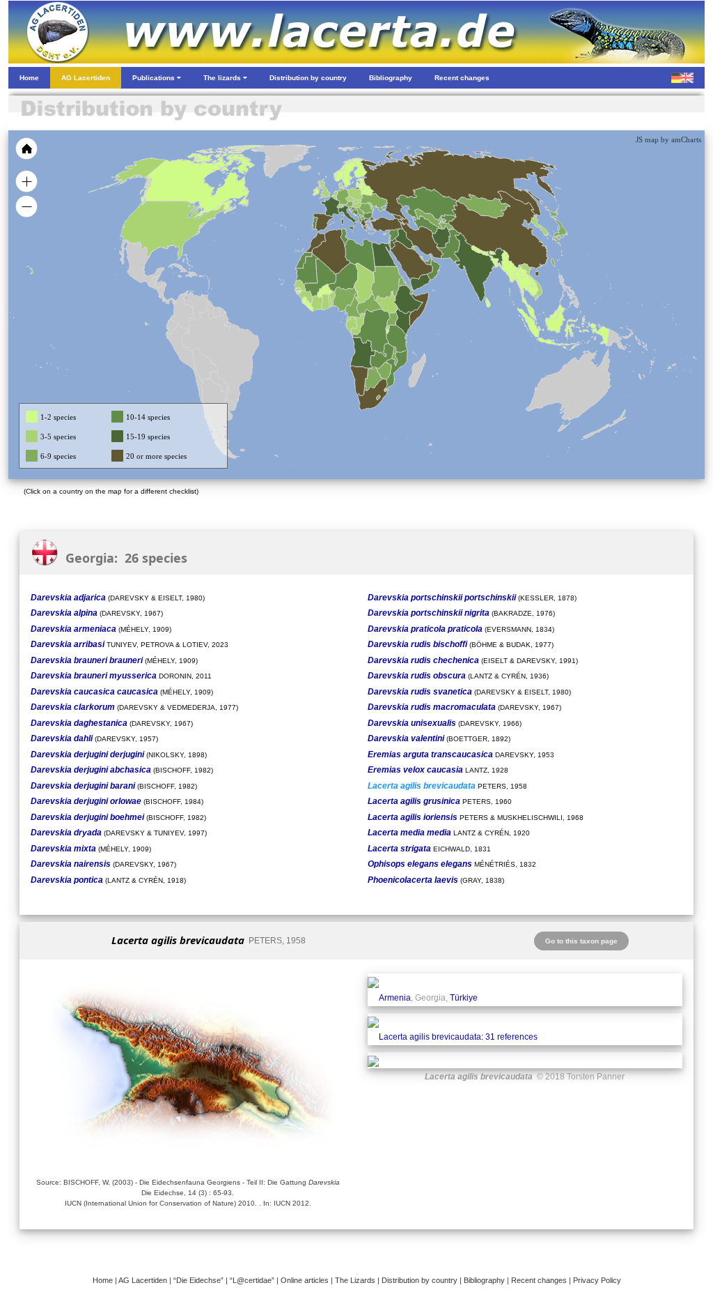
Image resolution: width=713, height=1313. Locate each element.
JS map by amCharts (668, 139)
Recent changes (539, 1280)
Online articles (305, 1280)
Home (103, 1280)
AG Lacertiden (142, 1280)
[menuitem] (427, 261)
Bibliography (484, 1280)
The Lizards (355, 1280)
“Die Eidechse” (198, 1280)
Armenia (395, 998)
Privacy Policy (597, 1280)
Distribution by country (419, 1280)
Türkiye (464, 998)
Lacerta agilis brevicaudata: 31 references (458, 1037)
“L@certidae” (252, 1280)
